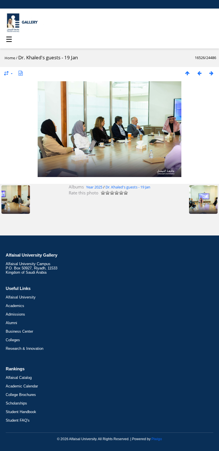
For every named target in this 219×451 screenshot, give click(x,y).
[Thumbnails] (187, 73)
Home (10, 57)
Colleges (13, 340)
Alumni (11, 323)
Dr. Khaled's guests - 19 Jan (128, 187)
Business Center (19, 331)
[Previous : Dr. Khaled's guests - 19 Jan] (199, 73)
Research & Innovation (24, 348)
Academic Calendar (22, 386)
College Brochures (21, 395)
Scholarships (16, 403)
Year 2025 (94, 187)
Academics (15, 306)
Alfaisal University (21, 297)
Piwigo (156, 439)
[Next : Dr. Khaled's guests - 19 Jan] (211, 73)
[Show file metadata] (21, 73)
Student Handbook (21, 412)
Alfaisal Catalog (19, 377)
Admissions (15, 314)
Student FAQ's (18, 420)
